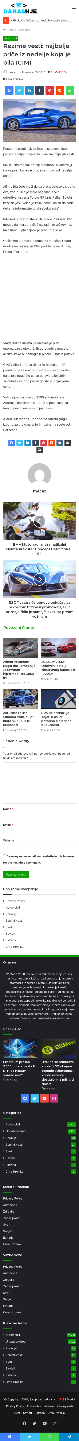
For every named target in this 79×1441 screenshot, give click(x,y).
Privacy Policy (15, 901)
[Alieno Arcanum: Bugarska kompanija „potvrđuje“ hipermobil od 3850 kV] (20, 648)
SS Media (69, 1399)
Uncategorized (15, 1131)
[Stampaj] (39, 450)
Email (8, 824)
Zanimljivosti (14, 920)
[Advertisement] (39, 299)
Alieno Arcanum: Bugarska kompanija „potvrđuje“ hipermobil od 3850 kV (19, 670)
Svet (9, 927)
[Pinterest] (43, 443)
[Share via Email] (67, 443)
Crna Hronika (14, 946)
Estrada (11, 940)
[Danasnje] (20, 8)
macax (12, 72)
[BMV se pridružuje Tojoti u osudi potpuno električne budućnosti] (58, 699)
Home (10, 29)
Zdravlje (11, 914)
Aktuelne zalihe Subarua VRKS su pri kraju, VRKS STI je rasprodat (19, 719)
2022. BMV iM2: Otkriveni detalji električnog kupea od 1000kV (58, 668)
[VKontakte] (59, 443)
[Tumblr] (35, 443)
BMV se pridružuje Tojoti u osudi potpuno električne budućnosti (56, 719)
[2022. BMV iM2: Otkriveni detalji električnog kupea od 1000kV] (58, 648)
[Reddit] (51, 443)
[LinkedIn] (27, 443)
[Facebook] (11, 443)
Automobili (24, 29)
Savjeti (10, 933)
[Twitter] (19, 443)
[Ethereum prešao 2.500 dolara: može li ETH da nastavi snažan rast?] (20, 1048)
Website (8, 840)
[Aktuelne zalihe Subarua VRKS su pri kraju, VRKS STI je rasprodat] (20, 699)
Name (8, 809)
